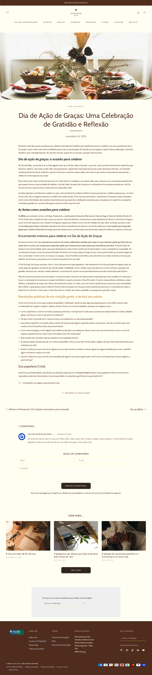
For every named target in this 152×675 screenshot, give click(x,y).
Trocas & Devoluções (60, 637)
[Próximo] (144, 3)
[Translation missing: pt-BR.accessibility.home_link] (76, 12)
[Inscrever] (85, 603)
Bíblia (23, 216)
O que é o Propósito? (37, 641)
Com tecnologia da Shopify (14, 667)
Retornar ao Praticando (77, 393)
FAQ (54, 641)
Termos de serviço (93, 493)
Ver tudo (76, 570)
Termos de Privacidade (61, 645)
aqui (84, 652)
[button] (7, 12)
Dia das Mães (26, 165)
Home (70, 106)
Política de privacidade (72, 493)
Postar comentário (76, 486)
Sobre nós (33, 637)
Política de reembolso (31, 667)
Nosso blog (33, 645)
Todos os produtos (36, 649)
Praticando (78, 106)
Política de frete (13, 670)
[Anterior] (8, 3)
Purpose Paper (83, 372)
